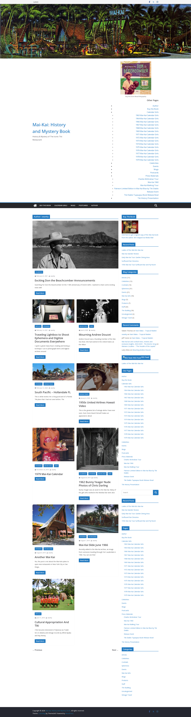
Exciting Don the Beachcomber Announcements (65, 280)
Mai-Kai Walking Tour (149, 185)
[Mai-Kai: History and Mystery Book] (95, 5)
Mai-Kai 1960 (153, 182)
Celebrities (154, 163)
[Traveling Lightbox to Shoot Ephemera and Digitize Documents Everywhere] (53, 311)
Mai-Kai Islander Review (130, 254)
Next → (115, 650)
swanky (52, 276)
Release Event (153, 192)
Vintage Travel (48, 384)
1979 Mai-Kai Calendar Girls (147, 160)
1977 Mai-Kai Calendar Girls (147, 153)
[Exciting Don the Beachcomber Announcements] (75, 244)
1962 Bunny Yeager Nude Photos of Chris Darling (95, 483)
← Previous (37, 650)
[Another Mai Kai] (53, 524)
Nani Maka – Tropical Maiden (146, 331)
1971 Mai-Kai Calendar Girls (147, 134)
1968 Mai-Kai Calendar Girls (147, 128)
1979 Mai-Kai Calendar (49, 474)
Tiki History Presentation (148, 198)
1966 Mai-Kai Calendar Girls (147, 122)
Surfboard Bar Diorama (130, 261)
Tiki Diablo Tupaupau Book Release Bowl (141, 195)
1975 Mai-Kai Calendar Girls (147, 147)
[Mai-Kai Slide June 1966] (97, 518)
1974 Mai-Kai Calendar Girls (147, 144)
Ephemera (46, 326)
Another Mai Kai (45, 557)
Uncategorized (127, 314)
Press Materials (152, 176)
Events (156, 166)
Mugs (156, 169)
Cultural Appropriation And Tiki (52, 623)
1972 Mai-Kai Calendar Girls (147, 137)
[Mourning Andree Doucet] (97, 311)
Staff (91, 326)
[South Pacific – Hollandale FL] (53, 371)
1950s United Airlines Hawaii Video (97, 404)
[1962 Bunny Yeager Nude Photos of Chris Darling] (97, 449)
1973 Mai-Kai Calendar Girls (147, 141)
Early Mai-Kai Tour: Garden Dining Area (136, 257)
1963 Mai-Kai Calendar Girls (147, 115)
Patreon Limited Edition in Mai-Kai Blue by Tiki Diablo (136, 188)
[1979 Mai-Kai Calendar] (53, 445)
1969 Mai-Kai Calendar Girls (147, 131)
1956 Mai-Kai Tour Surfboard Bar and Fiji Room (139, 265)
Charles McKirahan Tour (148, 179)
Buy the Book (153, 109)
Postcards (154, 172)
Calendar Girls (153, 112)
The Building (48, 549)
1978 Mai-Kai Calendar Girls (147, 156)
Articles (38, 326)
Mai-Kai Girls (83, 326)
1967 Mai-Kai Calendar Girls (147, 125)
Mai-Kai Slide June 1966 (93, 545)
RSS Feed (145, 357)
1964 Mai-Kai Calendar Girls (147, 118)
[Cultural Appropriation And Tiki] (53, 594)
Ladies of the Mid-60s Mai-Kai (132, 250)
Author (156, 106)
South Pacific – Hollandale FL (53, 392)
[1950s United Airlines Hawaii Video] (97, 377)
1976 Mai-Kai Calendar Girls (147, 150)
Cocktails (125, 285)
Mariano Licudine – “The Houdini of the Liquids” (139, 346)
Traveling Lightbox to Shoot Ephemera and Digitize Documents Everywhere (52, 338)
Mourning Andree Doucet (95, 334)
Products (125, 303)
